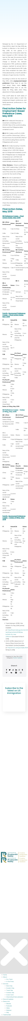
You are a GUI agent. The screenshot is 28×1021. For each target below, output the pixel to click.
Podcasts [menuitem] (9, 1006)
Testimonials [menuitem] (7, 1014)
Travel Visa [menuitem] (9, 990)
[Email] (20, 672)
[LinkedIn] (16, 669)
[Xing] (16, 672)
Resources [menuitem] (6, 1001)
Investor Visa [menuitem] (10, 992)
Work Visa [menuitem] (9, 986)
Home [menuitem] (5, 975)
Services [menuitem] (5, 983)
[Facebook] (6, 669)
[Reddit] (13, 669)
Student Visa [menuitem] (10, 988)
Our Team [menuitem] (9, 979)
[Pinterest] (6, 672)
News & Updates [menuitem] (8, 999)
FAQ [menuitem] (7, 1012)
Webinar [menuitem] (9, 1010)
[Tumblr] (22, 669)
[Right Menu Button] (14, 971)
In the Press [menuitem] (10, 981)
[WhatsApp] (19, 669)
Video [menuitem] (8, 1008)
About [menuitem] (5, 977)
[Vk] (11, 672)
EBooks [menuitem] (8, 1003)
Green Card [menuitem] (9, 995)
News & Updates (17, 658)
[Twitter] (9, 669)
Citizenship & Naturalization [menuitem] (14, 997)
